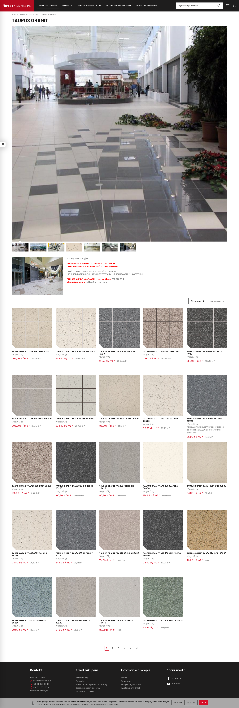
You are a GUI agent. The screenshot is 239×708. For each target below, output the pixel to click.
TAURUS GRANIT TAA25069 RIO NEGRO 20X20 (74, 487)
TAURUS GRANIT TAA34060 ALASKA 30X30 (160, 487)
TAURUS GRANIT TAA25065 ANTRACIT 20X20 (205, 419)
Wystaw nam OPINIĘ (130, 688)
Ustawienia (178, 702)
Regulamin (126, 681)
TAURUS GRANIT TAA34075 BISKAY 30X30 (29, 621)
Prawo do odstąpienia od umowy (91, 684)
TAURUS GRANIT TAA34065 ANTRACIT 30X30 (74, 554)
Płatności (80, 681)
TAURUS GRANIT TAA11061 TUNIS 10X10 (30, 351)
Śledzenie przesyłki (39, 690)
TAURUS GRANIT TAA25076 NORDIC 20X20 (116, 487)
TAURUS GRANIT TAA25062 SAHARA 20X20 (160, 419)
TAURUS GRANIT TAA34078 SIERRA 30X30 (116, 621)
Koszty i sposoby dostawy (88, 688)
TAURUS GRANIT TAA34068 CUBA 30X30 (119, 553)
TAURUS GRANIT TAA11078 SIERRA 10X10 (75, 418)
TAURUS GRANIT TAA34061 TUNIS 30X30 (206, 486)
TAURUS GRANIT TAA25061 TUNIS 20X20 (119, 418)
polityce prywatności (108, 704)
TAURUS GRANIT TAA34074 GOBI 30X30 (206, 553)
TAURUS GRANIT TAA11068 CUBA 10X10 (161, 351)
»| (137, 648)
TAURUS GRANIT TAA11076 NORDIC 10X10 (32, 418)
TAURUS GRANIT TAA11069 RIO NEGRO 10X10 (205, 352)
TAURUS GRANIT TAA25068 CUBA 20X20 (31, 486)
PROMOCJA (67, 5)
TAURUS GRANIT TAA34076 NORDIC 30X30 (73, 621)
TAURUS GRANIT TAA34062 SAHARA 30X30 (29, 554)
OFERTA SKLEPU (47, 5)
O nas (124, 677)
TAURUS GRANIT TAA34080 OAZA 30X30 (163, 620)
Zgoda (203, 702)
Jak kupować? (82, 677)
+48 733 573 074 (41, 687)
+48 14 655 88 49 (41, 684)
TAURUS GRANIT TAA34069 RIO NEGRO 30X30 (162, 554)
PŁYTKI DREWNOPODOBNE (118, 5)
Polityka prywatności (131, 684)
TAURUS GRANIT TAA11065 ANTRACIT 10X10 (117, 352)
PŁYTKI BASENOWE (145, 5)
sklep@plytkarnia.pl (97, 282)
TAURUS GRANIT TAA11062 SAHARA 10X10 (75, 351)
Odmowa (191, 702)
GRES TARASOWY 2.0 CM (89, 5)
